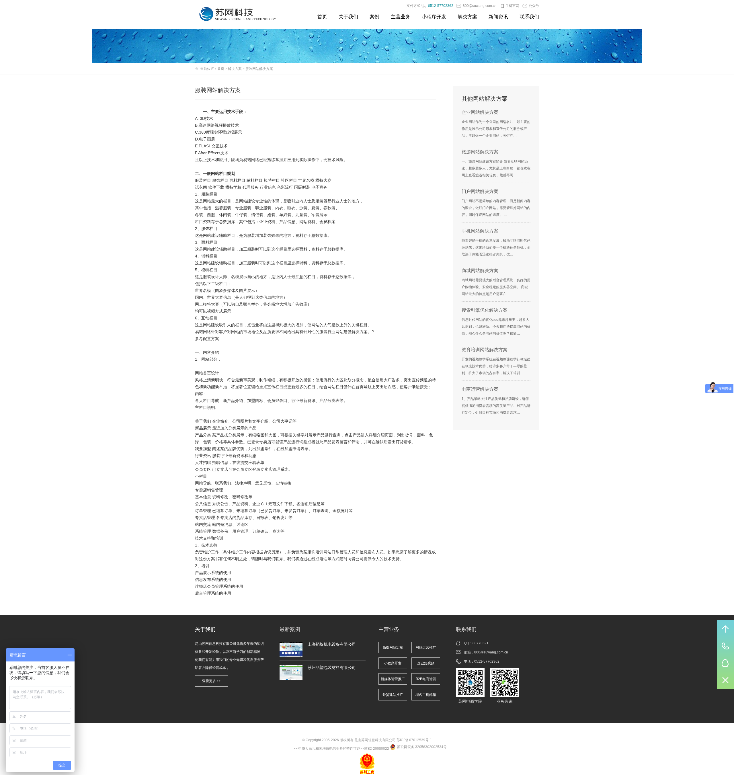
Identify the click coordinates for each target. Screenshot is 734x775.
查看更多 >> (211, 681)
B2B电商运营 (426, 679)
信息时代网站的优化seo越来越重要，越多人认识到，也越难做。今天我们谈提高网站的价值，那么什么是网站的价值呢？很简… (496, 326)
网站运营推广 (425, 647)
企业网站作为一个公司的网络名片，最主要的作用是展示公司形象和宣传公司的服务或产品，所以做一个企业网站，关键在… (496, 129)
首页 (322, 16)
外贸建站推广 (392, 695)
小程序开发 (434, 16)
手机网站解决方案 (480, 231)
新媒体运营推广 (393, 679)
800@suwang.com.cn (491, 652)
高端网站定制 (392, 647)
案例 (374, 16)
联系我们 (529, 16)
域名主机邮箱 (425, 695)
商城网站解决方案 (480, 270)
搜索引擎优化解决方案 (484, 310)
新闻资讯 (498, 16)
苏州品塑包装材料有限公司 (332, 667)
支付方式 (413, 6)
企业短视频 (425, 663)
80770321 (481, 643)
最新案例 (290, 629)
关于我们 (348, 16)
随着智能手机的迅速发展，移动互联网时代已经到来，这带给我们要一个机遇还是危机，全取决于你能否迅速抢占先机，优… (496, 247)
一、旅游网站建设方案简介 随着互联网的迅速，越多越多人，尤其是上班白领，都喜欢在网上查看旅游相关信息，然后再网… (496, 168)
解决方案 (467, 16)
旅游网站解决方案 (480, 151)
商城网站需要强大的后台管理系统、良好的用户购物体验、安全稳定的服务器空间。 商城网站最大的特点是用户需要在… (496, 287)
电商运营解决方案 (480, 389)
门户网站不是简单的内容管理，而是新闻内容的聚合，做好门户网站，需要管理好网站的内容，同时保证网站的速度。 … (496, 208)
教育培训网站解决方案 (484, 349)
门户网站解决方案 (480, 191)
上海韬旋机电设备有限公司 (332, 644)
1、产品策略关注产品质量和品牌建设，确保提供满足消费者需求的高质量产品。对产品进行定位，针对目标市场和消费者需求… (496, 406)
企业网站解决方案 (480, 112)
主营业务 (400, 16)
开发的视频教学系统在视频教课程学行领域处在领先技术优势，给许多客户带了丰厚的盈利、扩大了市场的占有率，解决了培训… (496, 366)
